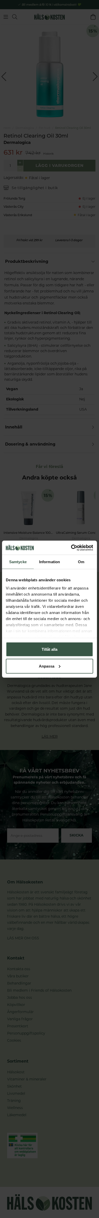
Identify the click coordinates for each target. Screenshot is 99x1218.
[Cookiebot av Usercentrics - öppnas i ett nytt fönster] (71, 547)
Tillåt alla (49, 649)
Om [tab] (81, 562)
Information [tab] (49, 562)
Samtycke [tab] (18, 562)
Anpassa (46, 666)
